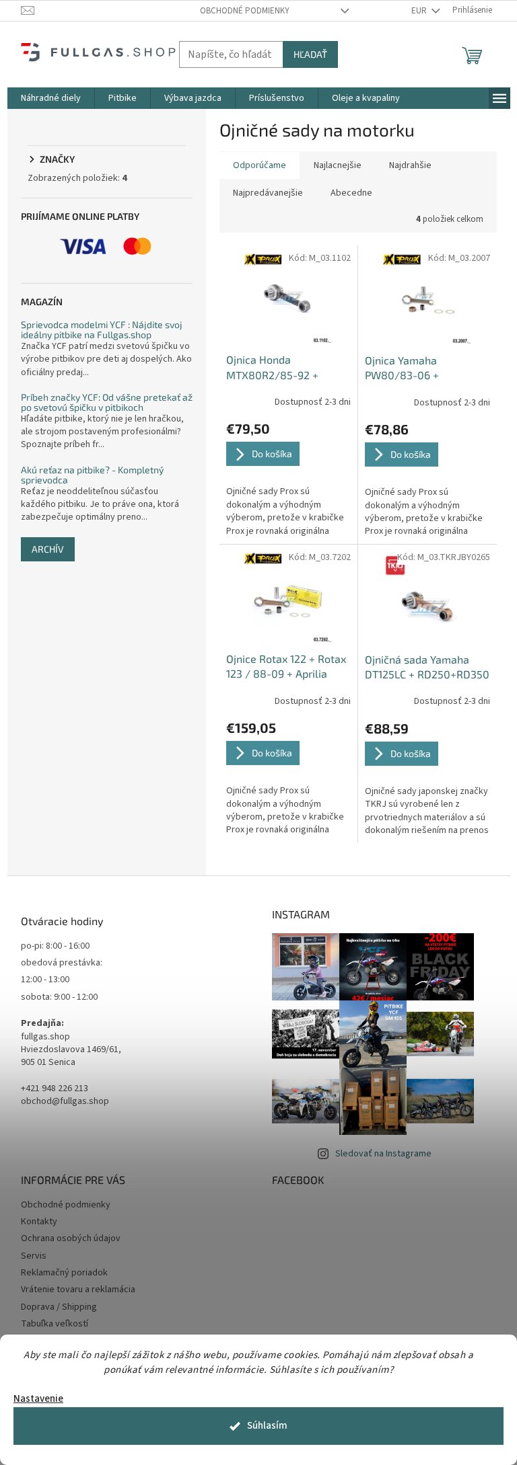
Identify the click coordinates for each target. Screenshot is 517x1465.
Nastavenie (38, 1399)
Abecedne (351, 193)
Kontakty (39, 1221)
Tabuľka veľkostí (54, 1324)
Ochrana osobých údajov (70, 1238)
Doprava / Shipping (59, 1307)
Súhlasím (267, 1426)
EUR (420, 11)
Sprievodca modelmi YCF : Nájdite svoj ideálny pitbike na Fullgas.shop (101, 329)
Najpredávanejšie (268, 193)
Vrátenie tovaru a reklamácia (78, 1289)
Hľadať (310, 54)
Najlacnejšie (337, 165)
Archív (48, 549)
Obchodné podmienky (244, 11)
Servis (33, 1256)
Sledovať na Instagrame (383, 1153)
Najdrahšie (410, 165)
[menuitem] (50, 98)
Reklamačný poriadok (64, 1272)
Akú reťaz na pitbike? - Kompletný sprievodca (92, 475)
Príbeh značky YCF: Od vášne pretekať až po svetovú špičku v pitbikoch (107, 402)
